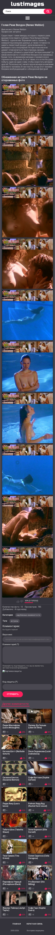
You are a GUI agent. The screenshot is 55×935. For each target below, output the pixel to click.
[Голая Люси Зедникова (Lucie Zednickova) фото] (39, 742)
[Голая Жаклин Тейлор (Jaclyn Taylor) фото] (14, 898)
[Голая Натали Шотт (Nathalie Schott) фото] (14, 742)
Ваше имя (7, 634)
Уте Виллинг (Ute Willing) (36, 883)
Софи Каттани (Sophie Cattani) (38, 778)
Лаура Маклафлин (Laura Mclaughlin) (11, 726)
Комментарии (11, 626)
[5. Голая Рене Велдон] (27, 315)
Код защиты (9, 682)
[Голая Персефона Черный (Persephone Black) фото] (14, 872)
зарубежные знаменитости (28, 615)
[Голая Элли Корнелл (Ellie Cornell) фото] (39, 820)
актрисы (14, 621)
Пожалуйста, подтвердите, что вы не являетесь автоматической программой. (23, 667)
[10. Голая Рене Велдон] (27, 573)
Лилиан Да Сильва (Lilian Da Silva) (37, 726)
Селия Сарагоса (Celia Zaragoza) (38, 857)
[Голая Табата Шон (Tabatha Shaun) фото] (14, 820)
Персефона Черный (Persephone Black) (12, 883)
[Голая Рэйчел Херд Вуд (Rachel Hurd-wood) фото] (39, 794)
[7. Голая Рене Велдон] (27, 418)
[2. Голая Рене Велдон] (27, 161)
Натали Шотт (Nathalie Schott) (14, 752)
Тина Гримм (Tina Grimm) (11, 857)
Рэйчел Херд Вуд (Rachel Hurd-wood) (37, 804)
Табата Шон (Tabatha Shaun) (13, 830)
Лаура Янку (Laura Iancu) (11, 804)
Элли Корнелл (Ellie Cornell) (37, 830)
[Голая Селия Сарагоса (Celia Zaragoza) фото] (39, 846)
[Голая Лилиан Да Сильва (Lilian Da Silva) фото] (39, 716)
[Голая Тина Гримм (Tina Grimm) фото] (14, 846)
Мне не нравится (21, 601)
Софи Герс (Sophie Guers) (37, 909)
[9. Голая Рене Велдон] (27, 521)
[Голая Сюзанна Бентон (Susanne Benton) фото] (14, 768)
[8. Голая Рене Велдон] (27, 470)
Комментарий (9, 644)
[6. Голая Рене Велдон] (27, 367)
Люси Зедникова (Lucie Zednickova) (39, 752)
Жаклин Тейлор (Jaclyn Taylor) (14, 909)
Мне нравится (17, 601)
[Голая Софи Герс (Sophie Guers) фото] (39, 898)
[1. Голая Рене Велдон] (27, 109)
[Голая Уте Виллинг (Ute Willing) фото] (39, 872)
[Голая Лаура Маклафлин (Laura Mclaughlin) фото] (14, 716)
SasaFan (22, 931)
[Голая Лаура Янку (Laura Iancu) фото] (14, 794)
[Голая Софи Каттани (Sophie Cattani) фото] (39, 768)
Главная (16, 924)
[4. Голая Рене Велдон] (27, 264)
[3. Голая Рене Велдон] (27, 212)
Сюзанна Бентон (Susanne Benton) (11, 778)
